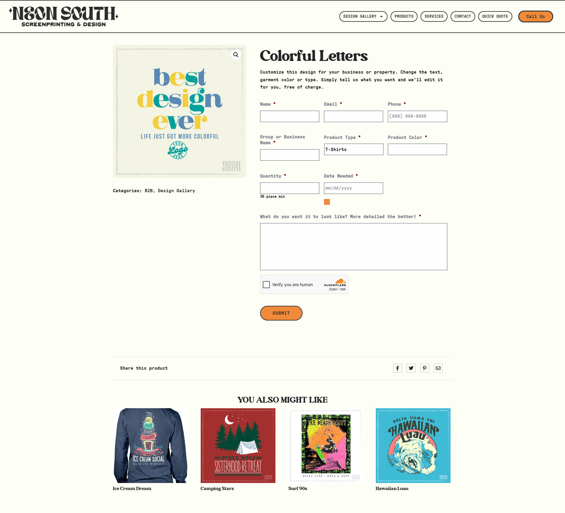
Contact (463, 16)
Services (434, 16)
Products (404, 16)
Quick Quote (495, 16)
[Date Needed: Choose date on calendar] (327, 202)
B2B (149, 190)
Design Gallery (359, 16)
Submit (281, 313)
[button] (236, 54)
